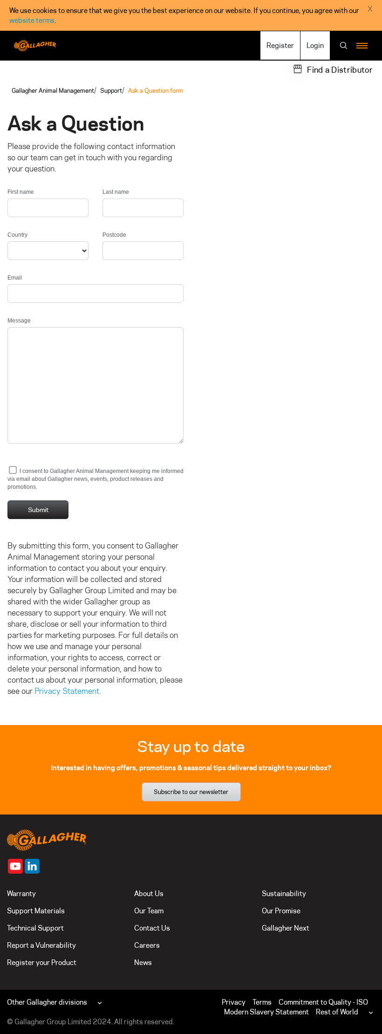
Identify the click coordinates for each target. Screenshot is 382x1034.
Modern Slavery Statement (266, 1012)
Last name (115, 192)
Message (19, 320)
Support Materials (36, 911)
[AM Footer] (15, 866)
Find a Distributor (340, 69)
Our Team (149, 911)
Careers (147, 945)
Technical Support (35, 928)
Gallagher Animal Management (53, 90)
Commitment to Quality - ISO (323, 1002)
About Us (149, 893)
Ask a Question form (155, 90)
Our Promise (281, 911)
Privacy (234, 1002)
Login (315, 45)
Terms (262, 1002)
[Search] (344, 46)
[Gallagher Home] (46, 839)
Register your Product (41, 962)
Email (14, 277)
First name (20, 192)
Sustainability (284, 893)
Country (17, 235)
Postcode (114, 235)
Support (111, 90)
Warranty (21, 893)
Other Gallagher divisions (47, 1002)
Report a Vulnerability (41, 945)
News (143, 962)
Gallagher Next (285, 928)
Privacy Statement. (67, 691)
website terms (32, 20)
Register (280, 45)
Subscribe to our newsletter (191, 791)
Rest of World (337, 1012)
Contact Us (152, 928)
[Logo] (35, 46)
